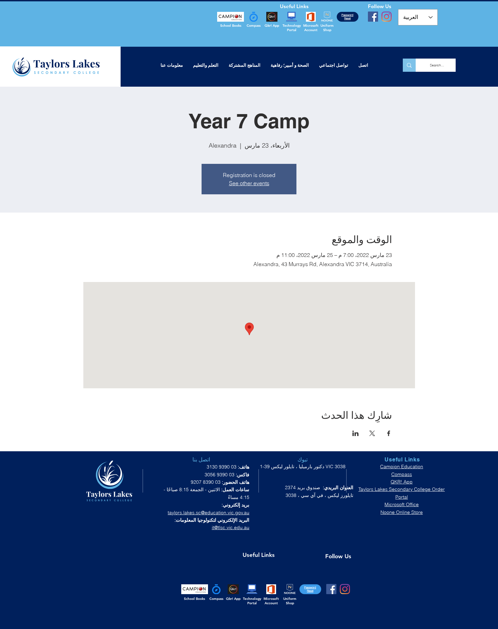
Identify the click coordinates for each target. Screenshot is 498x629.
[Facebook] (373, 17)
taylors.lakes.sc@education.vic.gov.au (208, 512)
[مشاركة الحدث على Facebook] (389, 433)
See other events (249, 183)
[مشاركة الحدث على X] (372, 433)
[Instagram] (386, 17)
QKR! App (402, 482)
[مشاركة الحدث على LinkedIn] (355, 433)
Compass (401, 474)
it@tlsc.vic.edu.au (230, 527)
